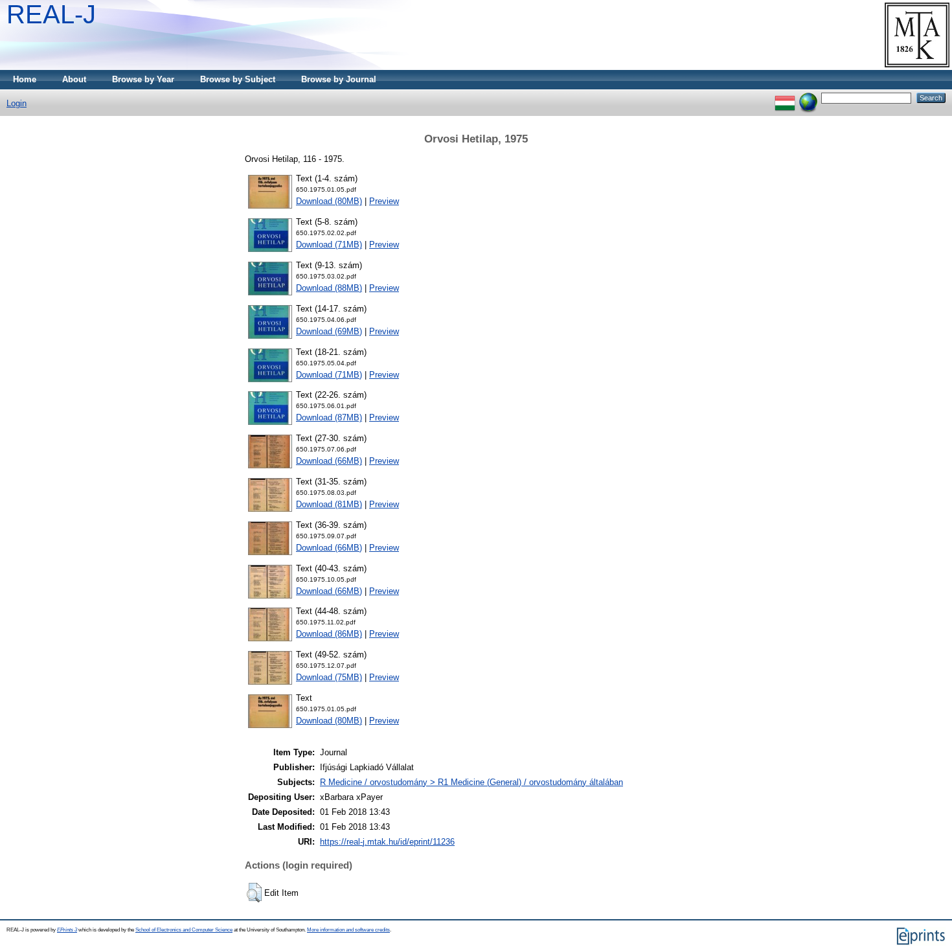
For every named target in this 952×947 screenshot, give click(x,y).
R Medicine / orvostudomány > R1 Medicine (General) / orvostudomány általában (471, 782)
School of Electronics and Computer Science (183, 930)
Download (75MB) (329, 677)
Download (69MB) (329, 331)
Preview (384, 201)
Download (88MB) (329, 288)
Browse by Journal (338, 79)
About (74, 79)
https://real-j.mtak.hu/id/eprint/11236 (387, 842)
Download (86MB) (329, 634)
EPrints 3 (67, 930)
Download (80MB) (329, 201)
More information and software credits (348, 930)
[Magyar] (785, 97)
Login (16, 103)
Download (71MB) (329, 244)
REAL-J (51, 14)
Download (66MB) (329, 461)
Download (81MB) (329, 504)
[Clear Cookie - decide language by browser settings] (808, 97)
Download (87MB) (329, 417)
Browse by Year (143, 79)
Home (24, 79)
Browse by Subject (237, 79)
